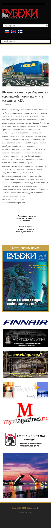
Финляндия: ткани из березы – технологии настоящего (25, 218)
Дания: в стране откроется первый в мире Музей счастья (25, 229)
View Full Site (25, 512)
